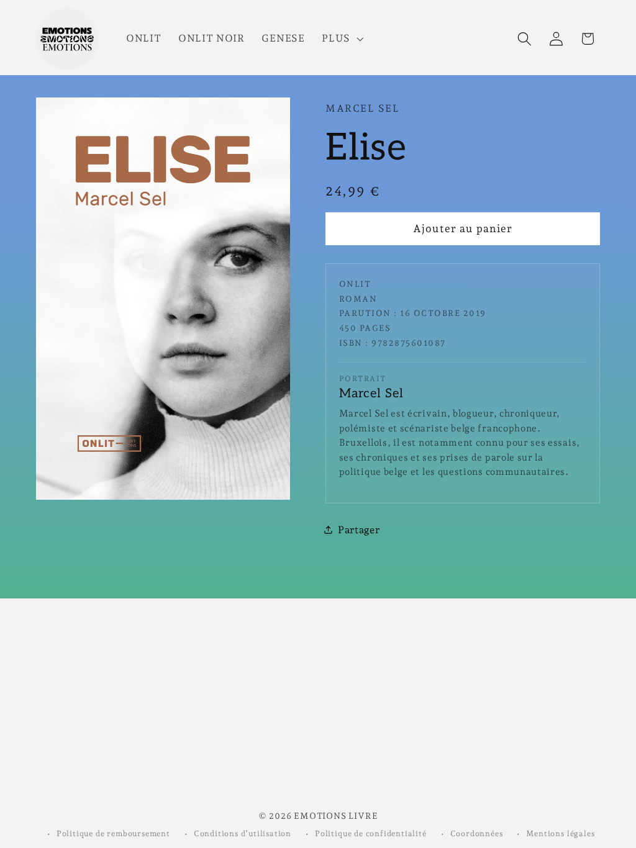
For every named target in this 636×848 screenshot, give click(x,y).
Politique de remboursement (113, 833)
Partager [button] (359, 530)
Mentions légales (560, 833)
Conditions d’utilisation (242, 833)
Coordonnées (476, 833)
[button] (341, 39)
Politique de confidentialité (371, 833)
